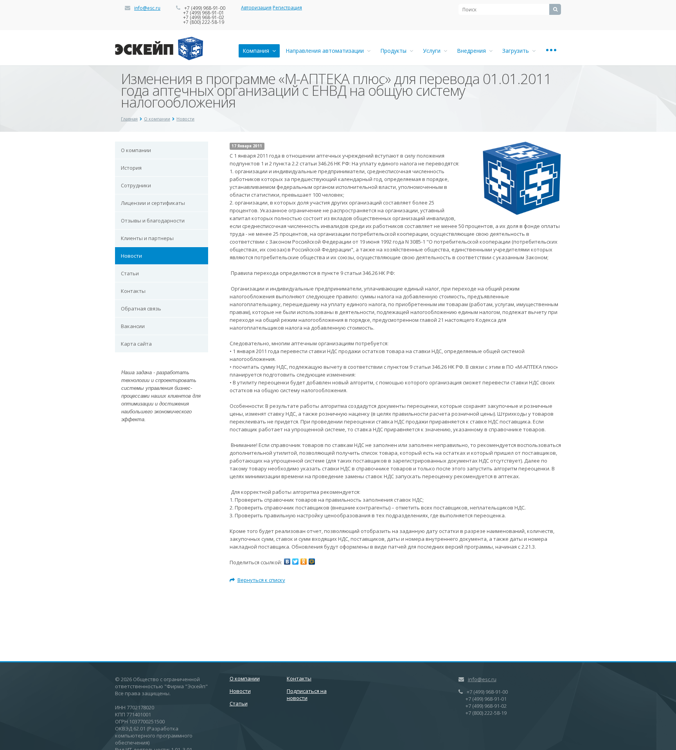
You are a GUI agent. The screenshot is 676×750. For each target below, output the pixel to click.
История (131, 167)
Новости (185, 119)
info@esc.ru (147, 8)
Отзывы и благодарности (153, 220)
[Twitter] (295, 561)
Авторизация (256, 7)
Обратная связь (141, 308)
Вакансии (133, 326)
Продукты (395, 50)
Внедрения (473, 50)
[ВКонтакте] (287, 561)
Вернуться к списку (261, 579)
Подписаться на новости (307, 694)
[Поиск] (555, 9)
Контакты (133, 290)
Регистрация (287, 7)
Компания (257, 50)
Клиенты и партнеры (147, 238)
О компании (157, 119)
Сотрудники (136, 185)
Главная (129, 119)
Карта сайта (136, 343)
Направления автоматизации (326, 50)
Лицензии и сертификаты (153, 202)
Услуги (433, 50)
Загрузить (517, 50)
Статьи (130, 273)
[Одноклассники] (303, 561)
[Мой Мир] (312, 561)
